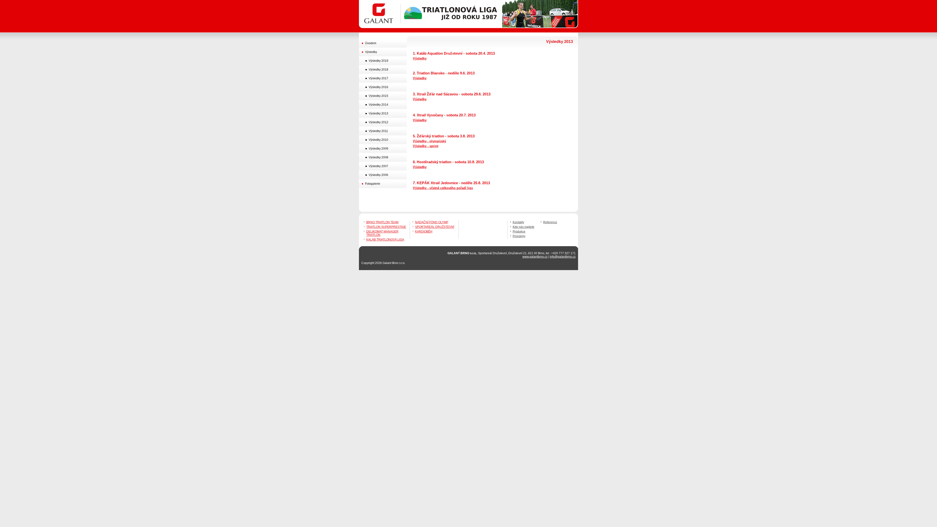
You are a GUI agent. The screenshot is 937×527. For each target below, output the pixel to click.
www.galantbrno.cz (535, 256)
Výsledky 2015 (378, 96)
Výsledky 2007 (378, 166)
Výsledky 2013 (378, 113)
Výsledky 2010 (378, 140)
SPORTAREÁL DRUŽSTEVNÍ (434, 227)
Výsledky (420, 58)
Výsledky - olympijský (429, 141)
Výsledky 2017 (378, 78)
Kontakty (518, 222)
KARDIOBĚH (423, 231)
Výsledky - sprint (425, 146)
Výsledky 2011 (378, 131)
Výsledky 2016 (378, 87)
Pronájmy (519, 236)
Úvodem (370, 43)
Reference (550, 222)
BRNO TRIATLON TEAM (382, 222)
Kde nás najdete (523, 227)
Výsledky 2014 (378, 104)
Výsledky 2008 (378, 157)
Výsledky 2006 (378, 175)
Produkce (519, 231)
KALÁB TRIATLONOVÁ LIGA (385, 239)
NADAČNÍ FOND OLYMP (431, 222)
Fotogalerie (372, 183)
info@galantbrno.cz (563, 256)
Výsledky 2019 (378, 60)
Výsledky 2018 (378, 69)
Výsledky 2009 (378, 148)
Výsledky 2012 (378, 122)
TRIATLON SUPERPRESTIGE (386, 227)
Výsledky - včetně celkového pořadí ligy (443, 188)
